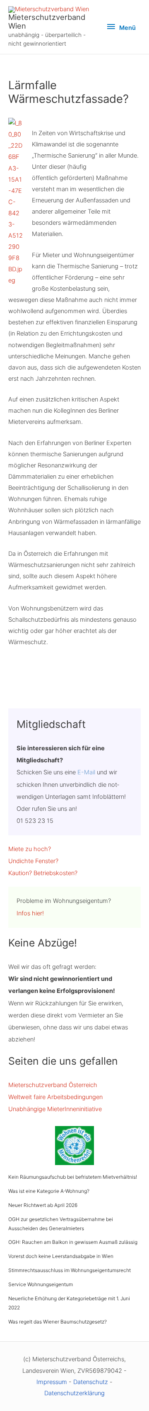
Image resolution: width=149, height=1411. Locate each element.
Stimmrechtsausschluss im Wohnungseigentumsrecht (69, 1270)
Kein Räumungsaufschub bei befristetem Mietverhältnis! (72, 1177)
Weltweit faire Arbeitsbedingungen (55, 1097)
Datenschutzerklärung (74, 1393)
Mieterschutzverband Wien (46, 21)
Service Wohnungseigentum (40, 1284)
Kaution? (20, 873)
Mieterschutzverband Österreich (52, 1085)
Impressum (51, 1382)
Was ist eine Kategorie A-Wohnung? (48, 1191)
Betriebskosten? (55, 873)
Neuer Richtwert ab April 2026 (42, 1205)
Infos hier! (30, 913)
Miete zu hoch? (29, 849)
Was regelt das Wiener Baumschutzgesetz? (57, 1322)
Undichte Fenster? (33, 861)
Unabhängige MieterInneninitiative (55, 1109)
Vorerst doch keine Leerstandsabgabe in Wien (60, 1256)
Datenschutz (90, 1382)
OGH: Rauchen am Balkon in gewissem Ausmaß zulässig (72, 1242)
